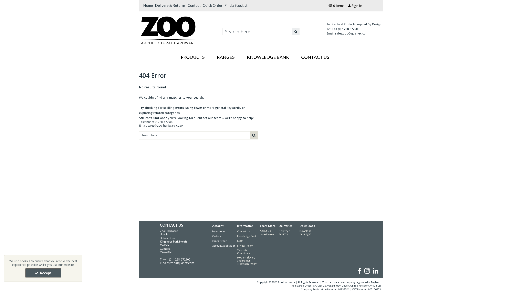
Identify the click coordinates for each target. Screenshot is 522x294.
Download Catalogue (306, 232)
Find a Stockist (236, 5)
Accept (46, 273)
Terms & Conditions (243, 252)
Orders (216, 236)
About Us (265, 230)
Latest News (267, 234)
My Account (219, 231)
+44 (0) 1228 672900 (345, 29)
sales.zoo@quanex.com (351, 33)
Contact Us (243, 231)
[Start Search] (295, 31)
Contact (194, 5)
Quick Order (212, 5)
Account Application (224, 245)
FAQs (240, 241)
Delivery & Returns (170, 5)
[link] (360, 270)
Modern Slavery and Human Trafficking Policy (247, 260)
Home (148, 5)
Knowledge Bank (246, 236)
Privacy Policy (245, 245)
